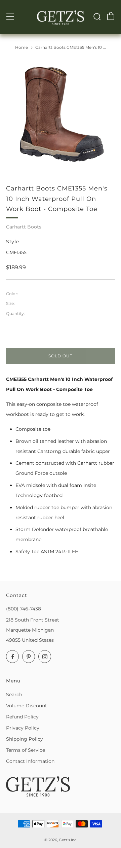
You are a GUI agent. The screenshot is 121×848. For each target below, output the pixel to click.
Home (21, 47)
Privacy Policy (22, 728)
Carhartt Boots (23, 227)
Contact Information (30, 761)
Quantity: (15, 314)
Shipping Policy (24, 739)
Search (14, 695)
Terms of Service (25, 750)
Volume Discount (26, 706)
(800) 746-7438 (23, 609)
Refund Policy (22, 717)
